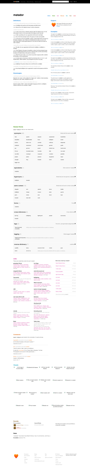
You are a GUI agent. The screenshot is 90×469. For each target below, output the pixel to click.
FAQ (25, 461)
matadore (17, 171)
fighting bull (40, 215)
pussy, (42, 329)
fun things (36, 263)
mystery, (28, 272)
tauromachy (63, 215)
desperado (63, 142)
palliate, (46, 316)
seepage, (25, 324)
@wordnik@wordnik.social (39, 461)
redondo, (15, 283)
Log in (14, 129)
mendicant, (23, 300)
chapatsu (19, 317)
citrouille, (35, 290)
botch (40, 308)
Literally (15, 311)
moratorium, (15, 300)
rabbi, (27, 314)
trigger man (17, 162)
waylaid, (46, 285)
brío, (19, 281)
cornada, (15, 282)
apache (27, 136)
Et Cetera (57, 454)
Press (25, 457)
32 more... (24, 317)
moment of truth (41, 248)
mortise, (27, 299)
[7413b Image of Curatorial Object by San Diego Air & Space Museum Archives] (20, 367)
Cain (16, 136)
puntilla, (24, 282)
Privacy (57, 461)
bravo (39, 139)
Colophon (26, 459)
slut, (47, 327)
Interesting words (38, 311)
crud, (45, 327)
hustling (26, 325)
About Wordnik (27, 455)
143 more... (19, 275)
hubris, (27, 266)
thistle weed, (41, 273)
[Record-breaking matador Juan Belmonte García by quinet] (58, 405)
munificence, (49, 307)
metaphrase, (19, 314)
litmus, (35, 305)
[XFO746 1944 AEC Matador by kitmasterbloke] (45, 367)
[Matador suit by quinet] (45, 405)
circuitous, (43, 266)
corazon (39, 192)
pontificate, (36, 266)
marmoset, (43, 285)
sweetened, (25, 273)
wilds (14, 275)
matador (58, 26)
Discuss (62, 15)
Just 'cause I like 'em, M (18, 296)
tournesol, (39, 290)
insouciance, (41, 264)
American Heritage (20, 425)
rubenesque (40, 275)
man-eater (63, 151)
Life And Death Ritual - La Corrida (56, 75)
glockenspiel (47, 267)
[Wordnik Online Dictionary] (16, 1)
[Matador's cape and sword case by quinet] (70, 393)
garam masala (43, 293)
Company (26, 454)
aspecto (39, 189)
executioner (28, 145)
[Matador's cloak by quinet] (20, 405)
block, (36, 298)
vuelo (39, 197)
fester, (18, 293)
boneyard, (45, 298)
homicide (39, 151)
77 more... (24, 283)
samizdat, (36, 291)
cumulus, (35, 284)
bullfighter (51, 139)
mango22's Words (17, 271)
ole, (37, 280)
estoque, (18, 282)
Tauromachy (16, 277)
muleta (50, 248)
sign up (18, 129)
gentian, (35, 316)
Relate (53, 15)
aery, (35, 308)
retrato (27, 195)
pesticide (62, 154)
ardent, (23, 267)
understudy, (46, 273)
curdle (40, 286)
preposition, (15, 325)
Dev (46, 454)
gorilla (62, 145)
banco (50, 189)
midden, (19, 298)
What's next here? (38, 282)
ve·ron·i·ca (28, 250)
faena (27, 248)
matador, (35, 278)
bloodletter (17, 139)
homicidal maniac (29, 151)
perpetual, (19, 322)
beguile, (18, 267)
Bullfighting (36, 277)
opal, (16, 273)
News (35, 454)
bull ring (16, 215)
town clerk (28, 197)
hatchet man (51, 148)
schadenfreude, (16, 264)
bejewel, (39, 285)
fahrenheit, (39, 284)
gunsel (39, 148)
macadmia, (15, 291)
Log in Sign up (73, 1)
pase (62, 248)
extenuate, (42, 316)
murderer (51, 154)
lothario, (49, 266)
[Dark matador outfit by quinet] (45, 392)
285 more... (45, 286)
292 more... (15, 302)
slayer (62, 156)
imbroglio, (45, 305)
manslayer (28, 154)
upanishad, (43, 291)
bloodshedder (29, 139)
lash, (38, 286)
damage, (15, 267)
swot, (45, 329)
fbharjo (14, 356)
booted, (19, 324)
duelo (50, 192)
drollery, (39, 266)
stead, (22, 273)
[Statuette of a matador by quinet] (70, 380)
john (14, 346)
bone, (42, 298)
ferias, (35, 280)
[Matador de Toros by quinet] (70, 405)
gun (15, 148)
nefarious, (21, 264)
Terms (57, 459)
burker (62, 139)
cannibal (39, 142)
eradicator (17, 145)
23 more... (45, 300)
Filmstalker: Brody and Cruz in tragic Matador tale (59, 70)
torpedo (62, 159)
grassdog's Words (17, 263)
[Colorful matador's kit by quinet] (58, 380)
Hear (71, 15)
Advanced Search (59, 464)
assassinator (51, 136)
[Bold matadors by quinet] (19, 380)
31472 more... (36, 330)
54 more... (36, 268)
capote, (25, 281)
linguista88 (15, 340)
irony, (26, 316)
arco (27, 189)
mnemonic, (20, 299)
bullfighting (28, 215)
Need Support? (58, 457)
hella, (37, 329)
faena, (21, 282)
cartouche (27, 267)
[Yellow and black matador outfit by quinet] (20, 393)
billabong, (36, 267)
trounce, (39, 267)
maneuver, (15, 266)
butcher (16, 142)
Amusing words (37, 303)
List (58, 15)
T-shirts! (25, 462)
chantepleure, (47, 290)
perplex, (19, 273)
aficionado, (15, 281)
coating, (21, 272)
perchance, (15, 324)
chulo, (28, 281)
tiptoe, (28, 316)
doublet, (47, 299)
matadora (17, 206)
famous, (42, 327)
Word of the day (30, 2)
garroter (51, 145)
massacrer (40, 154)
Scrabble (15, 438)
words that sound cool (39, 271)
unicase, (38, 316)
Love (74, 15)
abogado (16, 189)
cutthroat (51, 142)
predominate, (41, 317)
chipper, (23, 325)
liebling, (43, 290)
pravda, (47, 291)
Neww (14, 321)
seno (39, 195)
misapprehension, (24, 298)
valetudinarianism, (42, 314)
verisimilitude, (25, 264)
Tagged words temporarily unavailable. (20, 238)
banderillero (63, 136)
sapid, (48, 305)
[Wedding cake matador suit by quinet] (45, 380)
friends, (39, 329)
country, (35, 272)
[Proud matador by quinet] (32, 405)
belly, (35, 329)
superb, (29, 273)
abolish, (18, 316)
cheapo (27, 192)
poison (27, 156)
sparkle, (15, 316)
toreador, (39, 278)
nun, (14, 273)
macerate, (15, 298)
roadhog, (38, 305)
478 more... (15, 268)
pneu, (50, 291)
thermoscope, (44, 284)
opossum (48, 329)
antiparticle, (36, 307)
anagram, (15, 317)
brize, (35, 314)
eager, (38, 272)
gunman (28, 148)
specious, (15, 322)
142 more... (15, 326)
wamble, (35, 286)
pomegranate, (48, 272)
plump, (44, 272)
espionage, (43, 267)
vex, (21, 267)
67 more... (46, 275)
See (67, 15)
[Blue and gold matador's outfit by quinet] (32, 380)
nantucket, (20, 291)
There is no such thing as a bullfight (56, 39)
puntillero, (28, 282)
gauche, (25, 272)
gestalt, (35, 293)
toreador (39, 159)
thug (27, 159)
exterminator (40, 145)
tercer (50, 195)
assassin (39, 136)
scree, (37, 314)
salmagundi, (46, 264)
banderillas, (46, 278)
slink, (38, 273)
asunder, (15, 272)
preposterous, (23, 322)
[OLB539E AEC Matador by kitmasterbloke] (32, 367)
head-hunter (63, 148)
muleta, (50, 278)
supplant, (15, 293)
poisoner (39, 156)
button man (28, 142)
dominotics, (36, 299)
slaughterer (51, 156)
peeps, (49, 327)
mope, (46, 266)
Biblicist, (15, 314)
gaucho (62, 192)
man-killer (17, 154)
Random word (38, 2)
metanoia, (39, 293)
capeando (19, 283)
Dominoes (36, 296)
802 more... (45, 308)
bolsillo (62, 189)
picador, (42, 278)
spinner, (40, 299)
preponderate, (36, 317)
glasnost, (39, 291)
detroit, (23, 291)
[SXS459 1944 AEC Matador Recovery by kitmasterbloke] (70, 367)
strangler (16, 159)
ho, (25, 291)
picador (16, 156)
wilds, (50, 273)
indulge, (22, 324)
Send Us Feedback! (59, 455)
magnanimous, (23, 266)
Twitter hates (37, 321)
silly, (39, 327)
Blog (35, 455)
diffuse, (48, 284)
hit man (16, 151)
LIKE (14, 289)
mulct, (29, 298)
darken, (19, 266)
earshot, (41, 272)
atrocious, (22, 316)
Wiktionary (17, 61)
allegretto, (46, 317)
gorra (16, 195)
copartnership (36, 318)
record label (20, 350)
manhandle (27, 300)
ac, (24, 316)
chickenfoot (39, 300)
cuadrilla (16, 248)
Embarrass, (24, 314)
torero (50, 159)
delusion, (28, 322)
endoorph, (20, 325)
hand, (44, 299)
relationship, (36, 327)
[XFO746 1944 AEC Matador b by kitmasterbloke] (58, 367)
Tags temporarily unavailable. (18, 228)
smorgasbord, (36, 264)
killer (50, 151)
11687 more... (43, 318)
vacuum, (35, 285)
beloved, (18, 272)
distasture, (48, 314)
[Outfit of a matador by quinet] (57, 392)
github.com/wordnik (48, 457)
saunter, (35, 273)
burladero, (22, 281)
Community (23, 2)
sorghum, (40, 307)
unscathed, (44, 307)
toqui (62, 195)
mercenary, (15, 299)
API (46, 455)
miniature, (24, 299)
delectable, (36, 275)
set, (42, 299)
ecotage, (37, 308)
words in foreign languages (40, 289)
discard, (39, 298)
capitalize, (28, 291)
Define (49, 15)
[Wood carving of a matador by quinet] (32, 393)
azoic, (41, 305)
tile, (34, 298)
